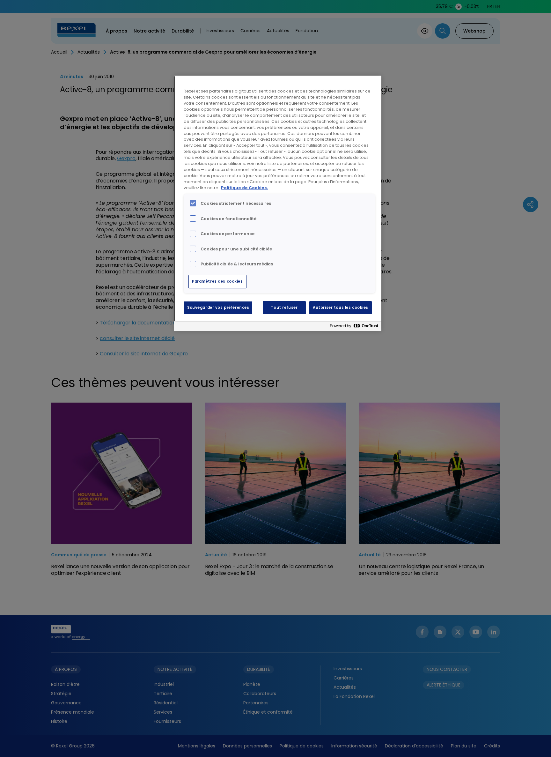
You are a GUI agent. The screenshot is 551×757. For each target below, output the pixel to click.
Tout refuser (284, 307)
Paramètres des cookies (217, 281)
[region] (277, 203)
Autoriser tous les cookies (340, 307)
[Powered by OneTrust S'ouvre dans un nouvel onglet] (354, 327)
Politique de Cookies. (244, 187)
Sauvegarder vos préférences (218, 307)
